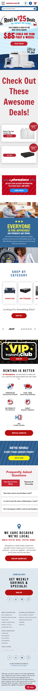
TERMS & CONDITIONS (8, 622)
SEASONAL (5, 643)
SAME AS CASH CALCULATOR (27, 617)
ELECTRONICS (6, 640)
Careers (22, 622)
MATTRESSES (5, 635)
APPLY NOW (19, 458)
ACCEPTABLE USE (7, 627)
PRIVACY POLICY (7, 624)
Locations (5, 619)
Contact (22, 624)
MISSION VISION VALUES (9, 617)
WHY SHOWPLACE (7, 615)
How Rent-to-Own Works (10, 483)
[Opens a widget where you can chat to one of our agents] (30, 687)
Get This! (9, 136)
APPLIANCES (5, 638)
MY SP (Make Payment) (26, 615)
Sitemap (14, 665)
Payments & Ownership (28, 483)
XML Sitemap (22, 665)
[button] (3, 329)
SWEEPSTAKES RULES (25, 619)
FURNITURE (5, 633)
